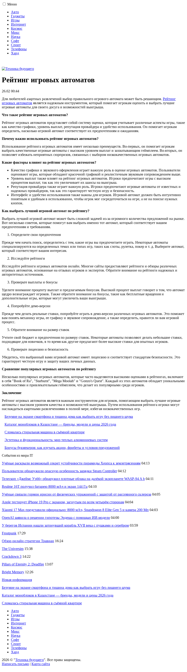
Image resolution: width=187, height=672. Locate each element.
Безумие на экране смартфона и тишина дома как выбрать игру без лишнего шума (69, 417)
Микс (15, 33)
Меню (12, 4)
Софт (15, 41)
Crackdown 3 (11, 556)
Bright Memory (13, 572)
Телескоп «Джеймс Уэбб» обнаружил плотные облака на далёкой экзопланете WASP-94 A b (73, 479)
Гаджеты (18, 16)
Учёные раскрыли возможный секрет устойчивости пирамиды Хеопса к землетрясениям (71, 463)
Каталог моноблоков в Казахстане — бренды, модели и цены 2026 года (60, 424)
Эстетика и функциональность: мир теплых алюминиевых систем (56, 440)
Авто (15, 12)
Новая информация (17, 580)
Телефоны (19, 49)
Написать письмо (15, 664)
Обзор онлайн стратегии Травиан (28, 541)
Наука (15, 37)
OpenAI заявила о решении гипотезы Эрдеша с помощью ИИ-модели (56, 518)
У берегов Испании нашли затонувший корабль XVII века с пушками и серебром (65, 525)
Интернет (18, 24)
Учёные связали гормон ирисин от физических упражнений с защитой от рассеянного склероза (76, 494)
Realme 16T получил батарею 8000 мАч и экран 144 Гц (45, 486)
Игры (15, 20)
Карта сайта (40, 664)
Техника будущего (29, 660)
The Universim (12, 549)
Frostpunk (9, 533)
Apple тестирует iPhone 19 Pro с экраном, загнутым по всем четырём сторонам (63, 502)
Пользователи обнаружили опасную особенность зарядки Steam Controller (59, 471)
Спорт (16, 45)
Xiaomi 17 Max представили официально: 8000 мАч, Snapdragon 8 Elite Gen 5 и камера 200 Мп (75, 510)
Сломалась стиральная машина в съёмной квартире (45, 432)
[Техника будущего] (18, 69)
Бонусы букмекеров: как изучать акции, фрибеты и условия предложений (62, 448)
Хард (15, 53)
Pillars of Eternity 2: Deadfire (23, 564)
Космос (16, 28)
